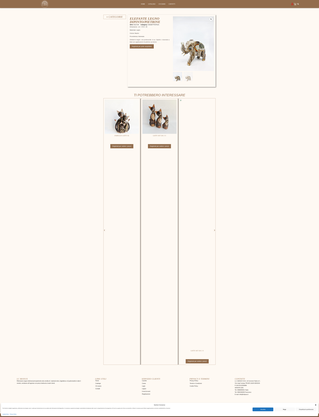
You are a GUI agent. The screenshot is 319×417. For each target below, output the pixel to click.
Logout (144, 388)
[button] (316, 405)
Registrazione (146, 394)
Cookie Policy (5, 414)
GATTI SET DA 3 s (121, 135)
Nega (284, 409)
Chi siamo (162, 4)
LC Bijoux (22, 379)
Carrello (144, 380)
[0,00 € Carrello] (295, 4)
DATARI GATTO (197, 135)
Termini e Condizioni (196, 383)
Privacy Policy (13, 414)
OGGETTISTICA (153, 25)
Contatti (172, 4)
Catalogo (151, 4)
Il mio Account (146, 391)
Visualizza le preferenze (306, 409)
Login (143, 386)
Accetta (263, 409)
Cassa (144, 383)
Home (143, 4)
